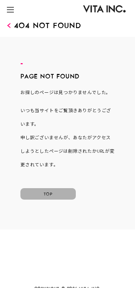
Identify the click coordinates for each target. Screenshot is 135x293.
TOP (48, 193)
